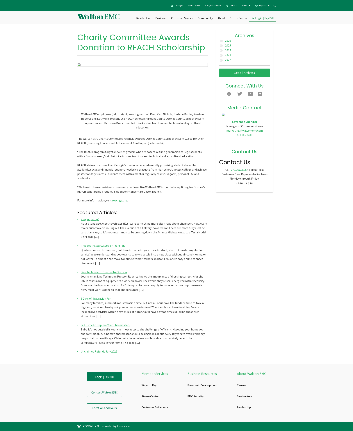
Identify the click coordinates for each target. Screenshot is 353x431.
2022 (228, 60)
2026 (228, 40)
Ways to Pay (149, 385)
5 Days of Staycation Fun (96, 298)
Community (205, 18)
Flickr (260, 94)
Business (160, 18)
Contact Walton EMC (104, 392)
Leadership (244, 407)
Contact (233, 5)
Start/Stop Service (213, 5)
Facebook (230, 94)
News (244, 5)
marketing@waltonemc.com (244, 130)
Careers (242, 385)
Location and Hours (104, 408)
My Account (264, 5)
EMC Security (195, 396)
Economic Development (202, 385)
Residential (143, 18)
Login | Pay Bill (264, 18)
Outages (179, 5)
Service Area (244, 396)
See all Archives (244, 73)
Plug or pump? (90, 219)
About (221, 18)
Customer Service (182, 18)
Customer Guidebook (155, 407)
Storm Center (194, 5)
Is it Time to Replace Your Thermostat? (105, 325)
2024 (228, 50)
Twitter (240, 94)
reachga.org (119, 200)
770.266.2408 (244, 135)
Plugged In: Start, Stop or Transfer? (103, 245)
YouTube (250, 94)
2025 (228, 45)
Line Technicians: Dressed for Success (104, 272)
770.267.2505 (239, 169)
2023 (228, 55)
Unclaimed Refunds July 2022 (99, 351)
